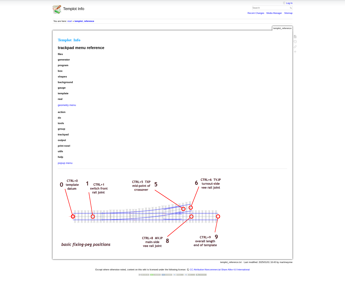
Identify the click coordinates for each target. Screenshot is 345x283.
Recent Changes (256, 13)
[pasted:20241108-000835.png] (140, 211)
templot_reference (84, 21)
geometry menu (67, 105)
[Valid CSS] (189, 274)
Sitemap (288, 13)
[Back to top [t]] (295, 51)
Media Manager (274, 13)
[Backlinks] (295, 46)
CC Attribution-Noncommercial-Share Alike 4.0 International (219, 269)
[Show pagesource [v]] (295, 36)
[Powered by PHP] (166, 274)
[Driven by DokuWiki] (201, 274)
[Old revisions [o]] (295, 41)
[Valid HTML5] (178, 274)
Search (291, 8)
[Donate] (155, 274)
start (69, 21)
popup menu (65, 163)
